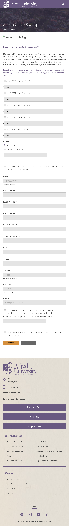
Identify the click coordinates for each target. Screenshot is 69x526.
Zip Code (8, 271)
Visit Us (34, 416)
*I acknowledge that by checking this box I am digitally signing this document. (34, 333)
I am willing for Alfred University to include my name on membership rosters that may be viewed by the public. (30, 311)
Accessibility (12, 489)
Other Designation (15, 150)
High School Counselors (47, 461)
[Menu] (64, 4)
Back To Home (9, 30)
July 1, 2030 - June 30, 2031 (17, 129)
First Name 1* (10, 190)
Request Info (34, 407)
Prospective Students (16, 442)
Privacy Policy (13, 479)
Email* (6, 298)
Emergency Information (14, 399)
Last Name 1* (10, 202)
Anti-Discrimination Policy (18, 484)
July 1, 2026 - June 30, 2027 (18, 81)
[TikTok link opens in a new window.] (47, 514)
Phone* (7, 285)
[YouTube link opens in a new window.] (39, 514)
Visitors (10, 456)
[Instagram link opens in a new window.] (30, 514)
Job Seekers (42, 456)
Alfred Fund (12, 145)
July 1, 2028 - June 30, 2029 (18, 105)
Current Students (14, 461)
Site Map (47, 521)
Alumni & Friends (44, 447)
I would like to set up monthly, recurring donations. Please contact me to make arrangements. (35, 167)
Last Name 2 (10, 225)
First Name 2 (10, 213)
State (6, 259)
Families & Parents (15, 451)
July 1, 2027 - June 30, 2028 (18, 93)
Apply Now (34, 426)
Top (34, 507)
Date (6, 177)
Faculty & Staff (43, 442)
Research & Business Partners (49, 451)
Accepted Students (15, 447)
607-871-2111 (13, 387)
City (5, 248)
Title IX (10, 493)
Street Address (12, 236)
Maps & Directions (11, 393)
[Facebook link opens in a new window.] (22, 514)
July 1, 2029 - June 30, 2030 (18, 117)
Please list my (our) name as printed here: (28, 317)
